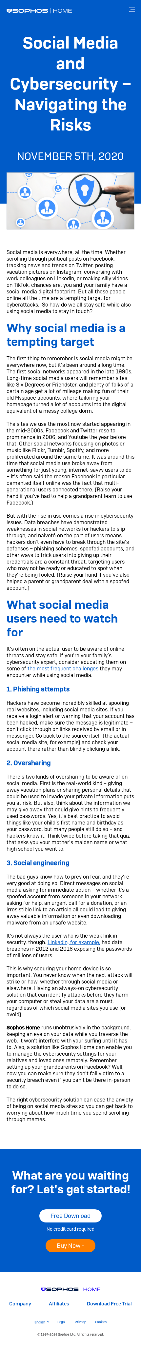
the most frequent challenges (63, 668)
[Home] (71, 1289)
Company (20, 1303)
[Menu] (133, 10)
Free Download (70, 1216)
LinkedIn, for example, (74, 942)
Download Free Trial (109, 1303)
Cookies (101, 1322)
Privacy (80, 1322)
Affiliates (59, 1303)
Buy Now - (70, 1245)
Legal (61, 1322)
